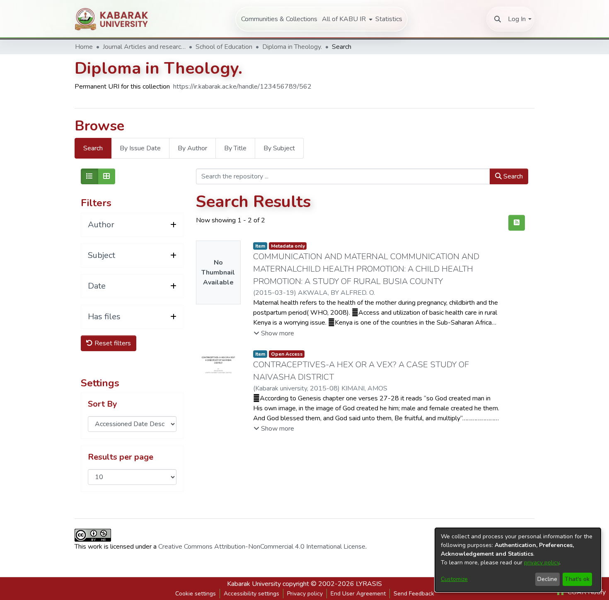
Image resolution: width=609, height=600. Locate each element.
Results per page (120, 457)
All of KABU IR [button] (344, 19)
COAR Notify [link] (586, 592)
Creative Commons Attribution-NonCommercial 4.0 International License (261, 546)
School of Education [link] (224, 46)
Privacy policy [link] (305, 594)
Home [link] (84, 46)
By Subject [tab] (279, 148)
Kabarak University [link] (254, 583)
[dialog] (518, 560)
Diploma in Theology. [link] (292, 46)
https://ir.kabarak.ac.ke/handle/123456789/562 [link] (242, 86)
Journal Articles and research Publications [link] (144, 46)
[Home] (116, 18)
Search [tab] (93, 148)
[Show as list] (89, 176)
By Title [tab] (235, 148)
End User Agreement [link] (358, 594)
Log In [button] (517, 19)
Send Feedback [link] (414, 594)
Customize (454, 579)
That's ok (577, 579)
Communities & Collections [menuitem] (279, 19)
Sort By (102, 404)
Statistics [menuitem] (388, 19)
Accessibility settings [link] (251, 594)
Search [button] (512, 176)
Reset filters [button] (112, 343)
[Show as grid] (106, 176)
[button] (497, 19)
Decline (547, 579)
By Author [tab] (192, 148)
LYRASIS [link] (369, 583)
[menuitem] (346, 19)
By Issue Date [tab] (140, 148)
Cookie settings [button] (195, 594)
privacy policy (541, 562)
